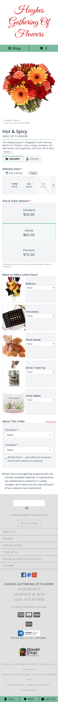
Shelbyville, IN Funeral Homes (19, 664)
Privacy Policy (15, 685)
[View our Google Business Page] (29, 576)
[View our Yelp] (34, 576)
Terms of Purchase (38, 685)
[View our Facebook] (23, 576)
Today (33, 173)
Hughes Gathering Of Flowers (29, 22)
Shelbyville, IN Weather (15, 674)
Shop (16, 48)
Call (11, 699)
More (7, 151)
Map (30, 699)
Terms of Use (29, 690)
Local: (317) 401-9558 (29, 600)
